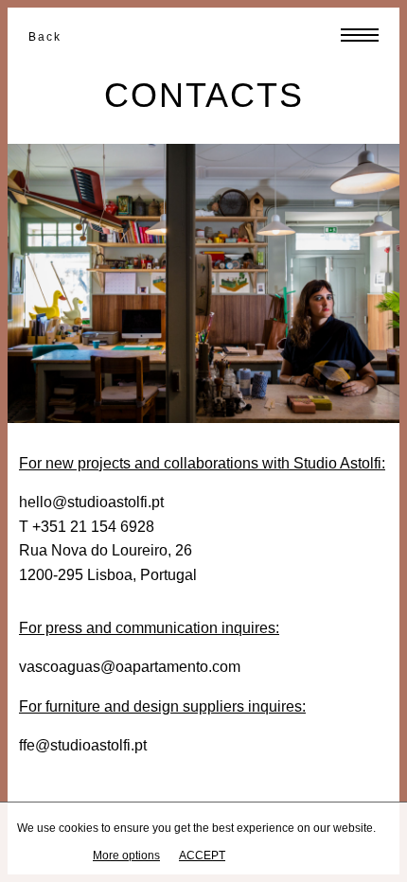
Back (45, 37)
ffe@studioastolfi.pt (83, 745)
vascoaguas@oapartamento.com (129, 667)
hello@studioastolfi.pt (91, 502)
